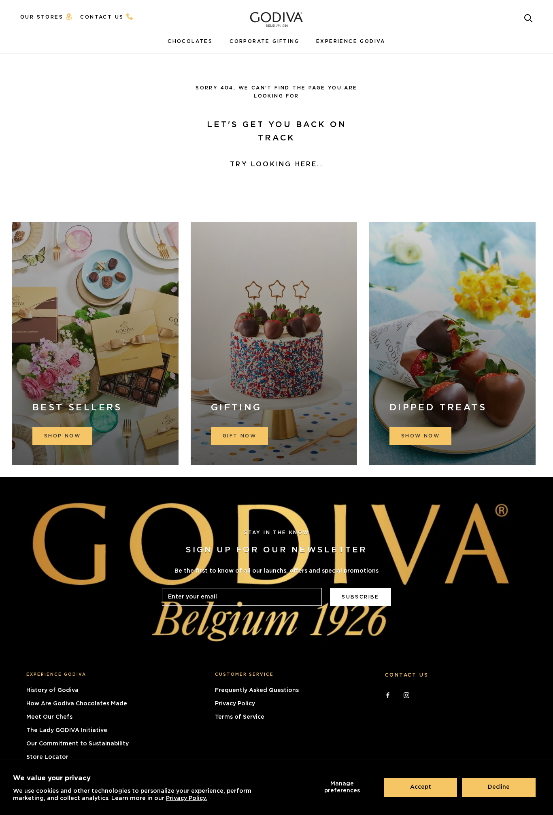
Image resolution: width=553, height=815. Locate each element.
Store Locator (47, 757)
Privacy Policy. (186, 798)
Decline (499, 787)
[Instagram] (406, 694)
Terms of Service (239, 717)
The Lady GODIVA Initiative (66, 730)
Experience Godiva (350, 41)
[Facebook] (388, 694)
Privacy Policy (235, 704)
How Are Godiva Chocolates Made (76, 704)
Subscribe (360, 596)
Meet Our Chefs (49, 717)
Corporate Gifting (264, 41)
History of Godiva (52, 690)
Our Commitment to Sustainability (77, 744)
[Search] (528, 17)
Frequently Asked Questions (257, 690)
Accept (420, 787)
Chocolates (190, 41)
